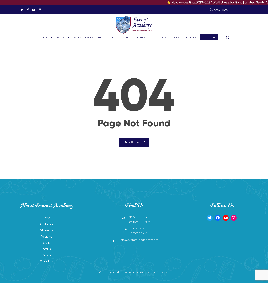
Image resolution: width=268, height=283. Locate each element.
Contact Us (189, 37)
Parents (140, 37)
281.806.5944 (139, 233)
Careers (174, 37)
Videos (162, 37)
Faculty (46, 242)
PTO (151, 37)
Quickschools (219, 9)
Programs (103, 37)
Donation (209, 37)
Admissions (74, 37)
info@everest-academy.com (139, 240)
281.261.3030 (138, 228)
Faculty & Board (122, 37)
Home (43, 37)
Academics (57, 37)
